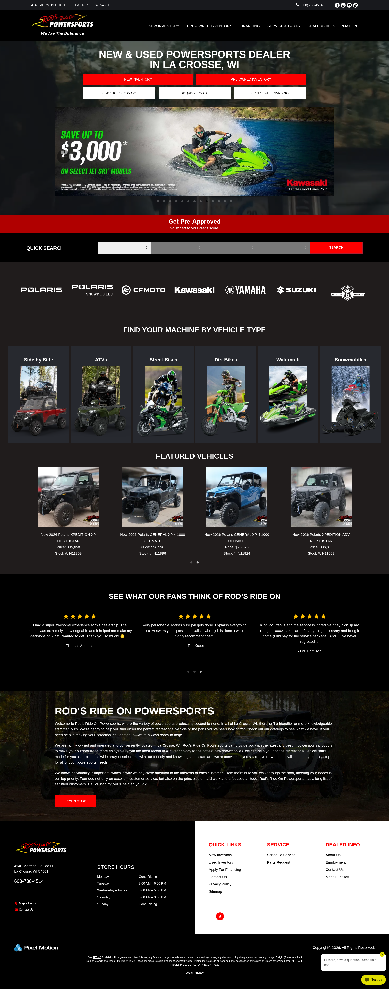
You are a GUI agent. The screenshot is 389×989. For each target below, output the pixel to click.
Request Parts (194, 93)
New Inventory (164, 26)
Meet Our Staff (337, 877)
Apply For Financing (225, 870)
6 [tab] (188, 201)
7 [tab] (194, 201)
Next (320, 151)
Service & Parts (283, 26)
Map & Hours (27, 903)
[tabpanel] (194, 151)
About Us (333, 855)
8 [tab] (200, 201)
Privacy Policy (220, 884)
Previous (59, 151)
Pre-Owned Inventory (209, 26)
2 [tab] (164, 201)
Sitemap (215, 891)
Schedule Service (119, 93)
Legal (189, 972)
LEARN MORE (76, 801)
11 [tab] (219, 201)
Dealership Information (332, 26)
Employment (336, 862)
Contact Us (26, 909)
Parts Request (278, 862)
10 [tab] (213, 201)
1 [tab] (158, 201)
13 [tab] (231, 201)
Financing (250, 26)
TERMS (97, 957)
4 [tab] (176, 201)
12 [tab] (225, 201)
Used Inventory (221, 862)
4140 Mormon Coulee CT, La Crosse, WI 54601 (35, 868)
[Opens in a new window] (337, 5)
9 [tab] (206, 201)
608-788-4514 (29, 881)
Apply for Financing (270, 93)
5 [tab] (182, 201)
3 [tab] (170, 201)
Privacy (199, 972)
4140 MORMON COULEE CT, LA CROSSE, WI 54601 (70, 5)
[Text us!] (373, 980)
